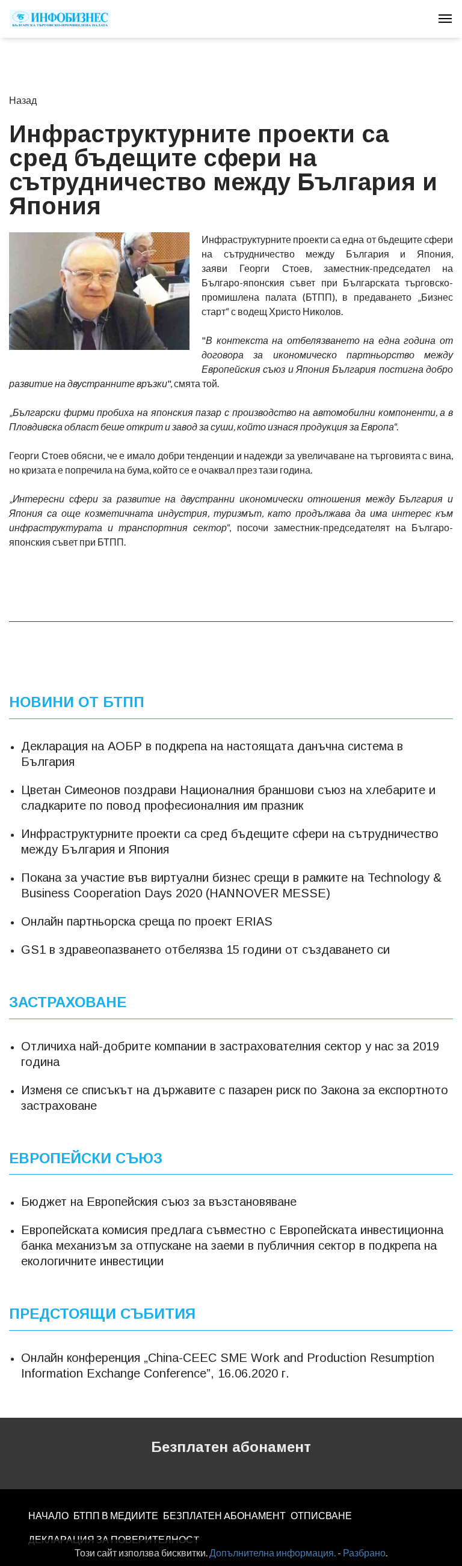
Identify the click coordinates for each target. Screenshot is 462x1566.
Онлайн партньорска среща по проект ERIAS (147, 921)
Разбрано (364, 1552)
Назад (23, 100)
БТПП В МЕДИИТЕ (115, 1515)
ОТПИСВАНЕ (321, 1515)
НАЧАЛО (48, 1515)
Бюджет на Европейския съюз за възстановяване (159, 1201)
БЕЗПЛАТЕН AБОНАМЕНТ (224, 1515)
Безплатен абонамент (231, 1447)
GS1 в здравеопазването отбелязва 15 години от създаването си (205, 949)
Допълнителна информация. (272, 1552)
